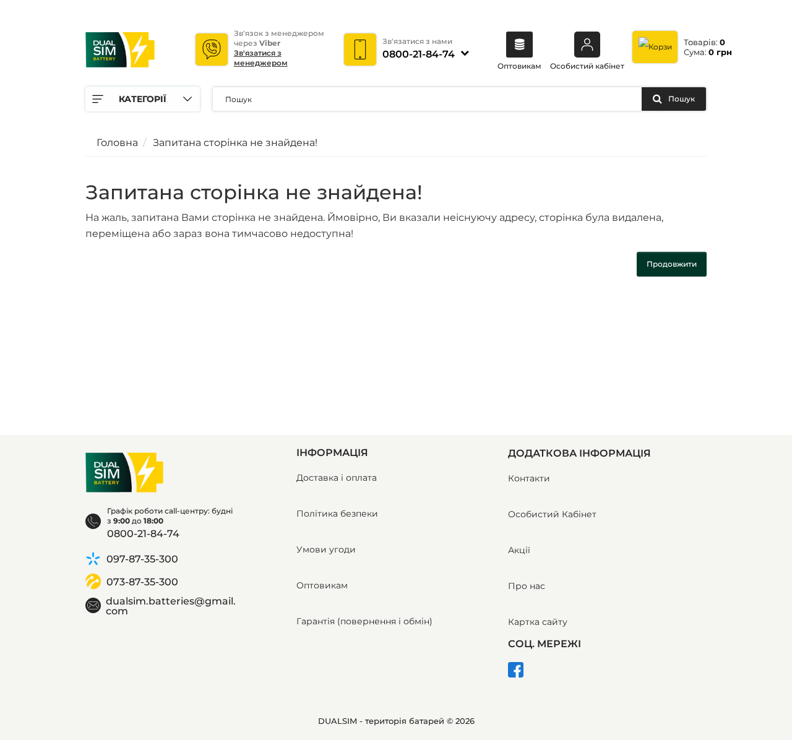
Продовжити (672, 264)
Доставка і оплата (336, 477)
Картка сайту (537, 621)
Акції (519, 550)
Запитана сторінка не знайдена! (235, 142)
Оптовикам (519, 66)
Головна (117, 142)
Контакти (529, 478)
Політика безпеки (337, 513)
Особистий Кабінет (552, 514)
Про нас (526, 586)
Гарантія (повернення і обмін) (364, 621)
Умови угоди (326, 549)
